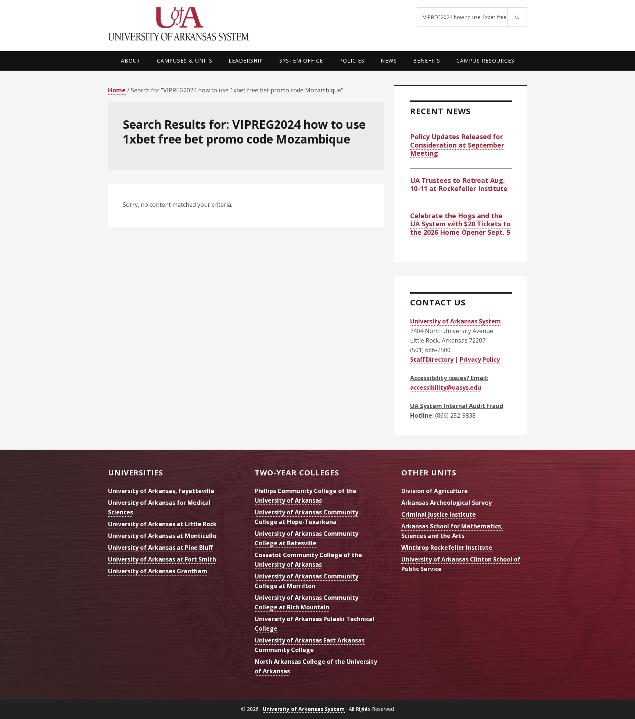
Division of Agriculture (434, 491)
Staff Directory (431, 359)
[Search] (517, 17)
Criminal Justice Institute (438, 514)
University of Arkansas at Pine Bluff (160, 547)
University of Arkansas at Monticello (162, 536)
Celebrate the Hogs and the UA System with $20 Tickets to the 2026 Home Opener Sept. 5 (460, 224)
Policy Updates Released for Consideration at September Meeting (457, 144)
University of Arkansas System (213, 23)
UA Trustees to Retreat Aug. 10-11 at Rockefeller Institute (458, 184)
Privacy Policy (480, 359)
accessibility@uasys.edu (445, 387)
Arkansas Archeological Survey (446, 503)
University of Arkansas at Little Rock (162, 524)
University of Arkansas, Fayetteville (161, 491)
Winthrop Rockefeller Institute (446, 547)
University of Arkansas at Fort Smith (162, 559)
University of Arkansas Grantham (157, 571)
